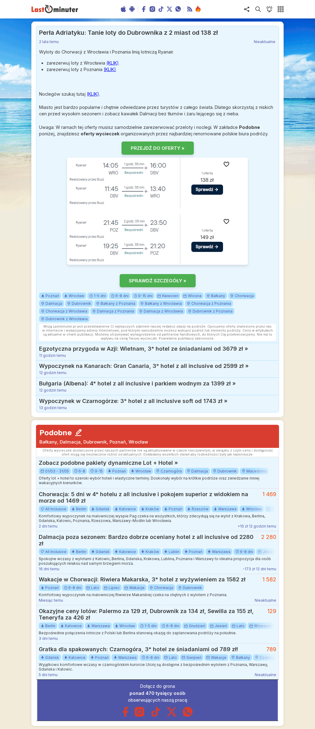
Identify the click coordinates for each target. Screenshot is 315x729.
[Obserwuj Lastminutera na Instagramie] (139, 715)
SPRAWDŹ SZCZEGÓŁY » (157, 281)
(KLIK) (112, 63)
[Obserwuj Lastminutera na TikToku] (156, 715)
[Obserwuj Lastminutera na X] (172, 715)
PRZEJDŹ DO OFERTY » (158, 148)
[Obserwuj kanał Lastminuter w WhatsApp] (188, 715)
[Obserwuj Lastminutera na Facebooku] (125, 715)
